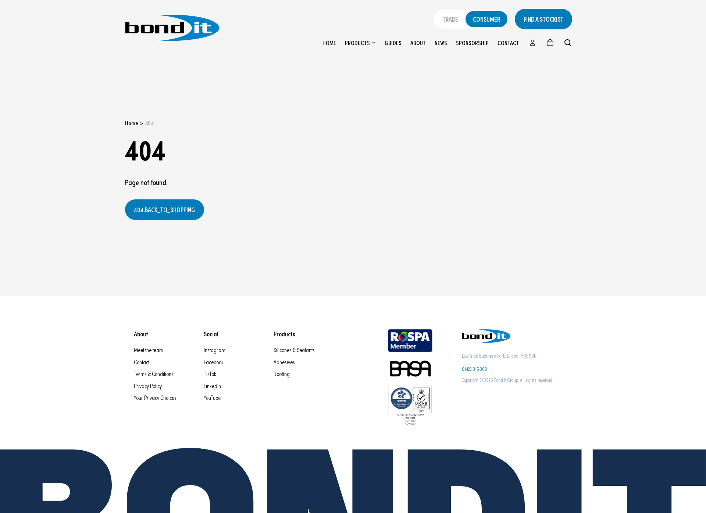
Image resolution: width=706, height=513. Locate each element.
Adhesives (284, 362)
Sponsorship (472, 43)
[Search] (567, 42)
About (418, 43)
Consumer (486, 19)
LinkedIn (212, 386)
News (441, 43)
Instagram (214, 350)
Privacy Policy (148, 386)
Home (329, 43)
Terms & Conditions (154, 373)
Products (357, 43)
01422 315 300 (474, 368)
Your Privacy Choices (155, 397)
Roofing (282, 373)
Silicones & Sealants (294, 350)
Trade (450, 19)
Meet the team (148, 350)
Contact (508, 43)
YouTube (212, 397)
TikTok (210, 373)
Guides (393, 43)
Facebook (214, 362)
